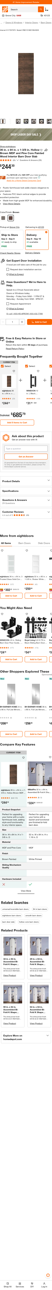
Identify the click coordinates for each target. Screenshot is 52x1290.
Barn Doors (46, 22)
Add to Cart (41, 322)
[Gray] (3, 218)
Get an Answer (26, 456)
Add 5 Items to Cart (17, 422)
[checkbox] (7, 269)
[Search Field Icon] (41, 9)
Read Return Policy (15, 348)
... (1, 23)
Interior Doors (31, 22)
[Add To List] (41, 150)
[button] (26, 481)
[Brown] (10, 218)
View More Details (11, 203)
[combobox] (23, 9)
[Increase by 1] (22, 322)
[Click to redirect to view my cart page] (46, 9)
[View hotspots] (18, 121)
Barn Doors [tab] (24, 543)
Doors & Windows (13, 22)
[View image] (2, 121)
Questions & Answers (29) (31, 160)
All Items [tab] (6, 543)
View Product (9, 975)
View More (26, 890)
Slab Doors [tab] (44, 543)
